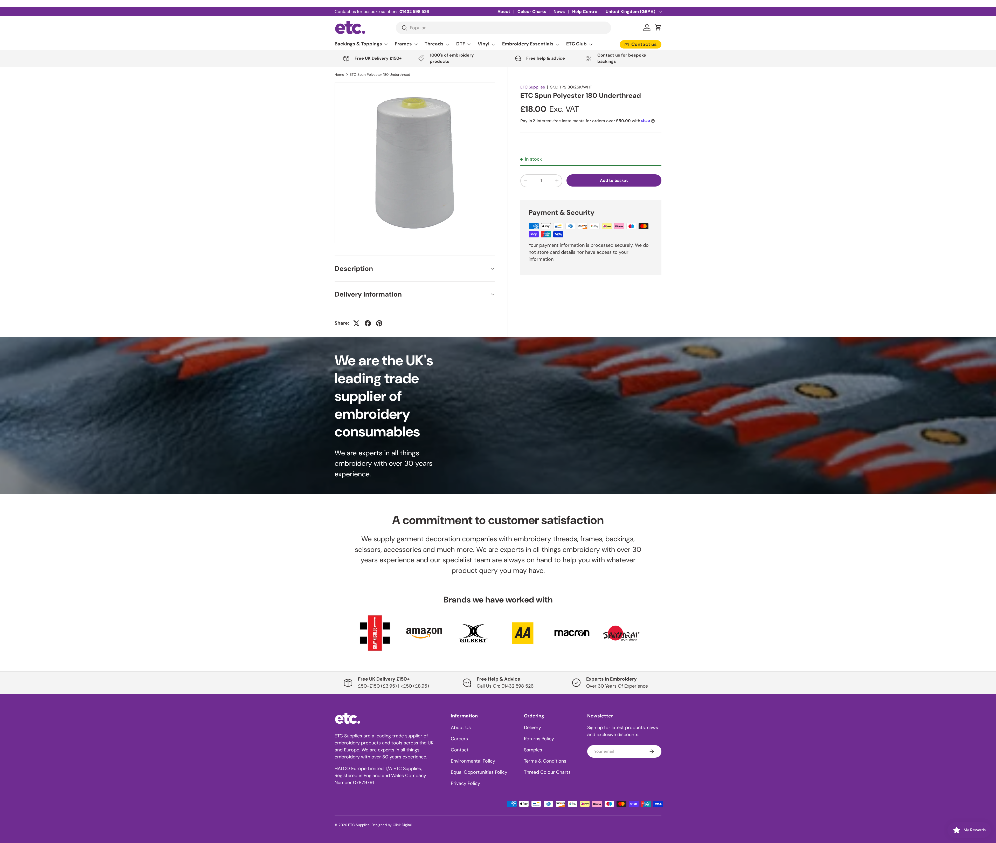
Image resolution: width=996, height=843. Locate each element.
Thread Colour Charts (547, 772)
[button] (658, 27)
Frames (403, 44)
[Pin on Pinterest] (379, 323)
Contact (459, 750)
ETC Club (576, 44)
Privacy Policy (465, 783)
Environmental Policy (473, 761)
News (559, 11)
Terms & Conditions (545, 761)
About (503, 11)
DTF (460, 44)
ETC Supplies (532, 87)
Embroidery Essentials (528, 44)
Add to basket (614, 180)
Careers (459, 739)
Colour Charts (531, 11)
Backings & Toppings (358, 44)
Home (339, 75)
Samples (533, 750)
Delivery (532, 727)
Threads (434, 44)
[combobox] (503, 28)
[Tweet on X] (356, 323)
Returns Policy (539, 739)
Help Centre (584, 11)
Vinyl (483, 44)
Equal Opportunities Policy (479, 772)
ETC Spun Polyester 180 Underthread (380, 75)
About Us (461, 727)
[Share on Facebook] (368, 323)
